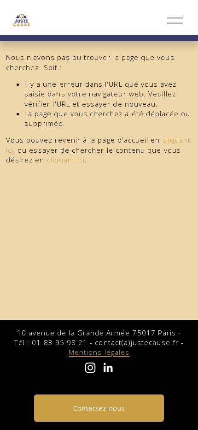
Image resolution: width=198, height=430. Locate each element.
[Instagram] (90, 367)
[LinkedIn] (107, 367)
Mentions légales (99, 352)
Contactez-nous (99, 408)
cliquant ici (66, 159)
